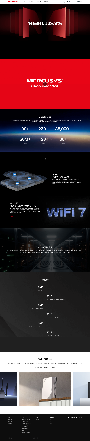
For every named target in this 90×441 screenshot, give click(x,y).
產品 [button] (25, 1)
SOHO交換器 (25, 428)
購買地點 (46, 1)
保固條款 (10, 421)
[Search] (64, 2)
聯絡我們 (10, 423)
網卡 (23, 430)
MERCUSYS (13, 1)
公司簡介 (10, 419)
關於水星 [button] (39, 1)
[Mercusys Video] (45, 84)
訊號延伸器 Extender (26, 423)
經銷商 (51, 421)
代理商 (51, 419)
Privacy (10, 425)
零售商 (51, 425)
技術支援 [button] (31, 1)
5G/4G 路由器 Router (26, 425)
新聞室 (37, 419)
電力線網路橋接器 (26, 432)
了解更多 (54, 188)
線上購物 (51, 423)
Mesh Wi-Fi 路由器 (26, 419)
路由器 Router (25, 421)
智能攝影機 (24, 426)
